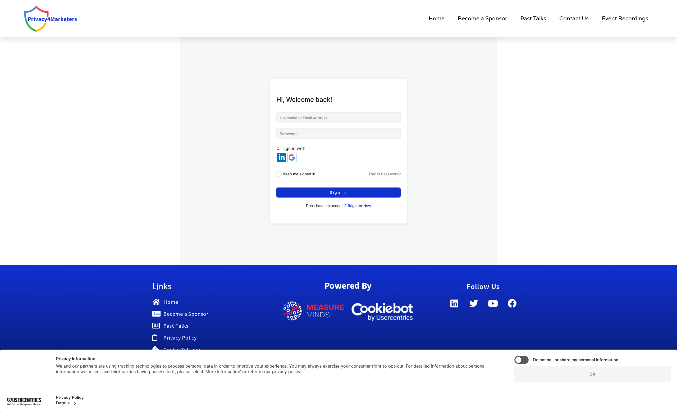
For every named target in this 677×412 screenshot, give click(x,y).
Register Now (359, 205)
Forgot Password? (385, 174)
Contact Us (574, 18)
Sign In (338, 192)
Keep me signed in (299, 174)
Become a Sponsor (482, 18)
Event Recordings (625, 18)
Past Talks (533, 18)
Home (437, 18)
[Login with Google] (291, 157)
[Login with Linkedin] (281, 157)
